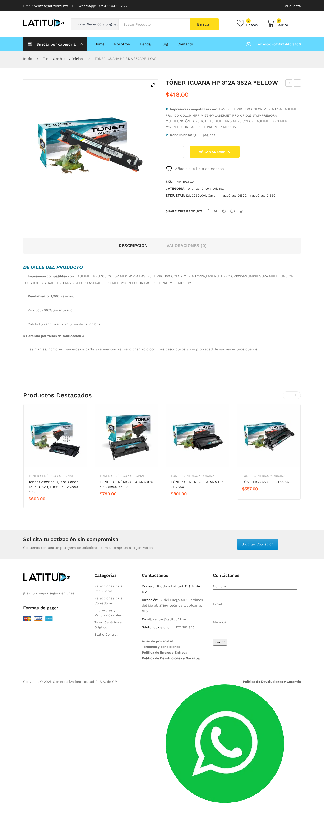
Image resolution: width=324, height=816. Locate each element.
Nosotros (122, 44)
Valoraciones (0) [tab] (187, 245)
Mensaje (219, 622)
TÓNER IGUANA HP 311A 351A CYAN (289, 84)
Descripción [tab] (133, 245)
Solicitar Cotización (257, 544)
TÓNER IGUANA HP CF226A (265, 482)
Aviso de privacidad (157, 641)
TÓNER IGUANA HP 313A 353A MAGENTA (297, 84)
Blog (164, 44)
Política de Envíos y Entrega (164, 652)
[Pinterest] (224, 211)
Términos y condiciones (161, 647)
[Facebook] (208, 211)
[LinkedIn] (241, 211)
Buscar (204, 24)
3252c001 (199, 195)
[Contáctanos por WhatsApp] (225, 743)
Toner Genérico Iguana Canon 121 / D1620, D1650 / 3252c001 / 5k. (54, 487)
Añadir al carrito (215, 151)
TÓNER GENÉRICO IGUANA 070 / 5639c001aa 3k (126, 484)
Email (217, 604)
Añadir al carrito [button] (45, 507)
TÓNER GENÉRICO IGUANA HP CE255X (197, 484)
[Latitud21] (43, 22)
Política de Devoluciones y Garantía (171, 658)
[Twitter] (216, 211)
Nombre (219, 586)
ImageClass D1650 (261, 195)
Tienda (145, 44)
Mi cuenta (292, 6)
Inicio (27, 58)
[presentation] (289, 395)
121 (188, 195)
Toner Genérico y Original (63, 58)
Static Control (105, 634)
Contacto (185, 44)
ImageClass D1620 (232, 195)
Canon (213, 195)
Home (99, 44)
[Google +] (232, 211)
